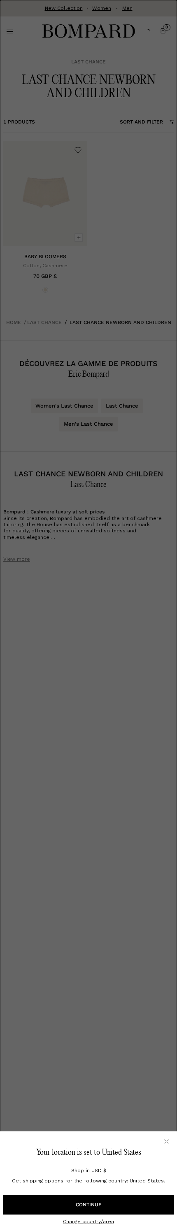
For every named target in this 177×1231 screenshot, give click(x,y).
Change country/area (88, 1221)
